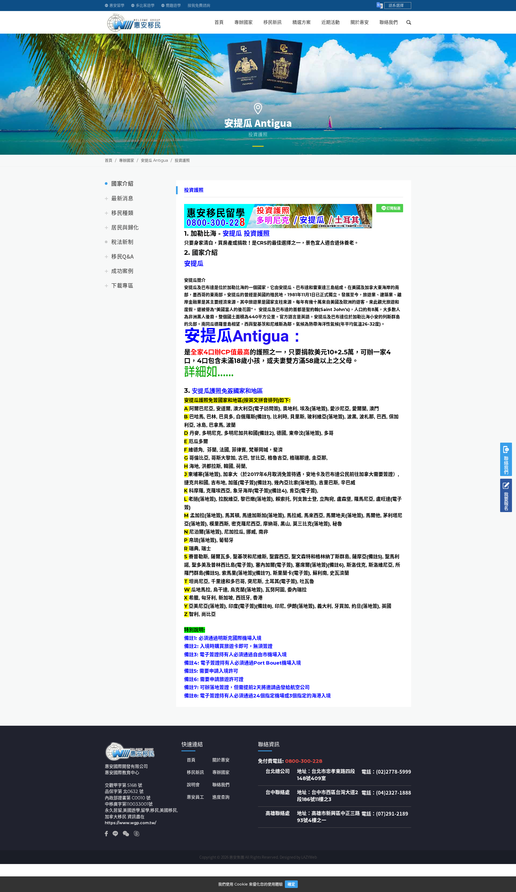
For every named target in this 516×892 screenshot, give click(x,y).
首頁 (219, 22)
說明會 (193, 785)
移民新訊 (272, 22)
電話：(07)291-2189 (384, 813)
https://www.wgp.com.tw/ (130, 822)
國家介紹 (122, 184)
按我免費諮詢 (199, 5)
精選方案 (301, 22)
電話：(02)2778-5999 (386, 771)
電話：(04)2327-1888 (386, 792)
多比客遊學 (145, 5)
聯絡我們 (388, 22)
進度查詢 (221, 797)
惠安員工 (195, 797)
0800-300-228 (303, 761)
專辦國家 (243, 22)
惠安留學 (116, 5)
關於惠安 (359, 22)
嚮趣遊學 (173, 5)
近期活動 (330, 22)
